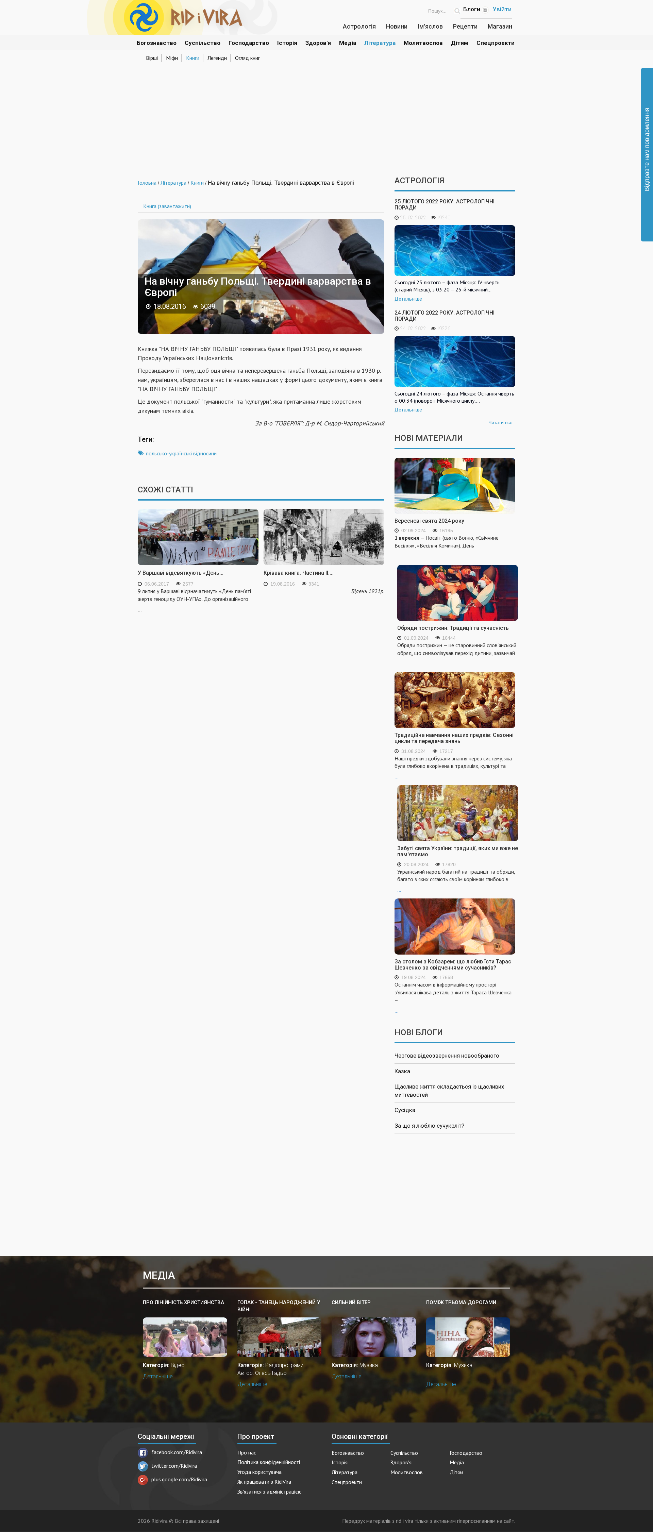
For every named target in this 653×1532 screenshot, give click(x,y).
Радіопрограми (284, 1365)
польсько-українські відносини (181, 453)
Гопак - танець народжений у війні (278, 1306)
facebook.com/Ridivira (176, 1452)
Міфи (172, 57)
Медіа (347, 42)
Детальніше (408, 299)
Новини (396, 26)
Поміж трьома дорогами (461, 1302)
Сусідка (405, 1110)
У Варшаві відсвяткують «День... (180, 573)
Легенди (217, 57)
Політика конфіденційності (268, 1462)
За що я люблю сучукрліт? (429, 1125)
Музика (368, 1365)
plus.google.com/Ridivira (179, 1479)
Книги (192, 57)
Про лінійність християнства (183, 1302)
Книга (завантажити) (167, 206)
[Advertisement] (326, 118)
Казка (402, 1071)
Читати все (500, 422)
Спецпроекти (495, 42)
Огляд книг (247, 57)
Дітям (459, 42)
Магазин (500, 26)
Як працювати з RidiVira (264, 1481)
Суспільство (202, 42)
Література (380, 42)
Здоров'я (318, 42)
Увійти (502, 9)
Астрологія (359, 26)
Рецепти (465, 26)
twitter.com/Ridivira (174, 1465)
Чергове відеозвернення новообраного (447, 1055)
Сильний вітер (351, 1302)
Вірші (152, 57)
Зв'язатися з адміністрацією (269, 1491)
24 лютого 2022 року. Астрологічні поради (445, 315)
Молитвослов (423, 42)
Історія (287, 42)
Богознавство (157, 42)
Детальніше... (160, 1376)
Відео (178, 1365)
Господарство (249, 42)
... (447, 546)
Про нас (246, 1452)
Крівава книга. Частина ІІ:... (299, 573)
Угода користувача (259, 1471)
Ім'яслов (430, 26)
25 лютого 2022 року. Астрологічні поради (445, 204)
